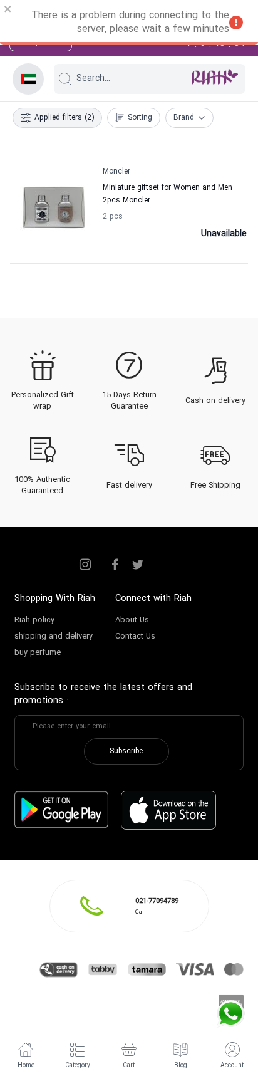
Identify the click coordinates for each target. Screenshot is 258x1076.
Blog (180, 1065)
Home (26, 1065)
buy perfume (37, 653)
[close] (8, 11)
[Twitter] (137, 564)
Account (232, 1065)
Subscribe (126, 751)
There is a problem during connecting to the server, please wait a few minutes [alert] (130, 22)
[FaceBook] (115, 564)
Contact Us (135, 636)
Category (77, 1065)
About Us (132, 620)
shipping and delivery (53, 636)
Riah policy (34, 620)
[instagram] (85, 564)
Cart (129, 1065)
